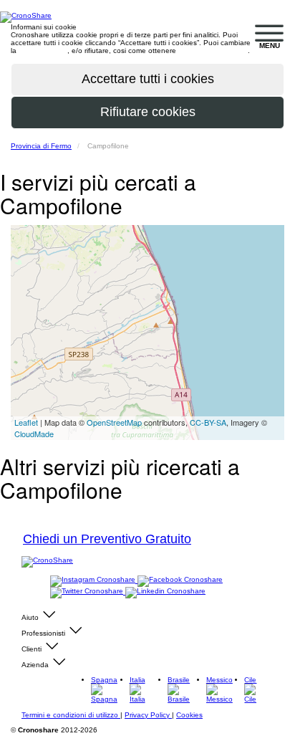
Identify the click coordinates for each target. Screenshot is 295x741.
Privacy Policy (148, 715)
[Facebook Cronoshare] (180, 580)
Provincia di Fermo (41, 146)
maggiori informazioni (213, 50)
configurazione (43, 50)
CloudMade (34, 433)
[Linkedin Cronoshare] (165, 592)
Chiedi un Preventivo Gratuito (107, 539)
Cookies (189, 715)
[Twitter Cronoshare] (87, 592)
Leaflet (26, 422)
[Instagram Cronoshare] (93, 580)
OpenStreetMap (114, 422)
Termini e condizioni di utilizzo (70, 715)
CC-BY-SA (208, 422)
